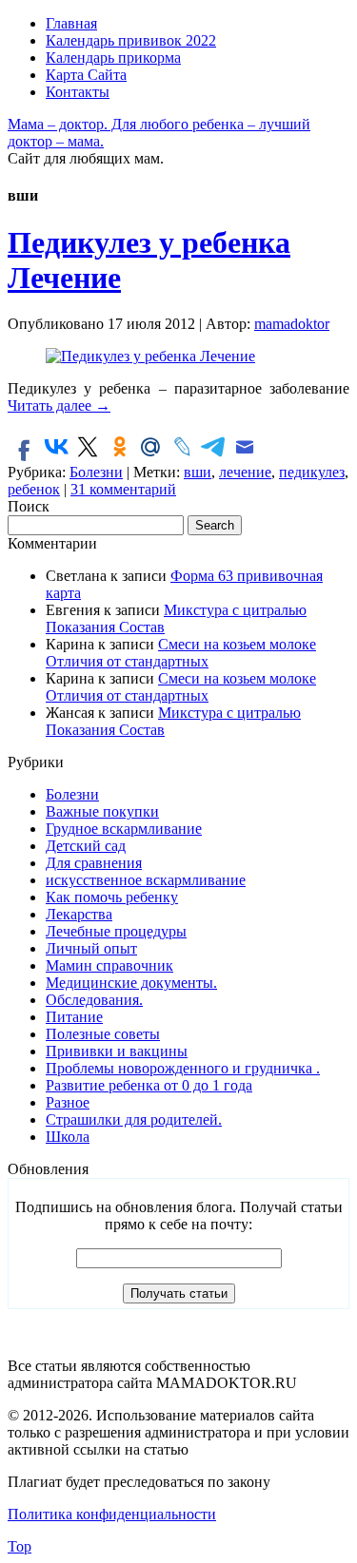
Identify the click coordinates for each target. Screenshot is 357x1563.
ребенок (34, 489)
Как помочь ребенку (112, 897)
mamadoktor (291, 324)
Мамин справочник (109, 965)
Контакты (77, 92)
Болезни (96, 472)
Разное (67, 1102)
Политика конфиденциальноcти (112, 1514)
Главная (71, 23)
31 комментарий (123, 489)
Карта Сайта (86, 75)
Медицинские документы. (131, 982)
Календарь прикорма (113, 57)
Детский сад (86, 846)
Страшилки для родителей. (134, 1119)
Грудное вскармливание (124, 828)
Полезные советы (103, 1034)
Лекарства (79, 914)
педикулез (312, 472)
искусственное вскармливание (146, 880)
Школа (67, 1137)
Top (19, 1546)
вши (197, 472)
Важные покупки (102, 811)
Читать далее (59, 405)
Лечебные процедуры (116, 931)
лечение (245, 472)
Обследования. (94, 1000)
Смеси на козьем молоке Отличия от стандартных (181, 652)
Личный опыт (91, 948)
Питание (74, 1017)
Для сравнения (94, 863)
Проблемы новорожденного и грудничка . (183, 1068)
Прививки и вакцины (117, 1051)
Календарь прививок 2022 (131, 40)
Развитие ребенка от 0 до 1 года (149, 1085)
